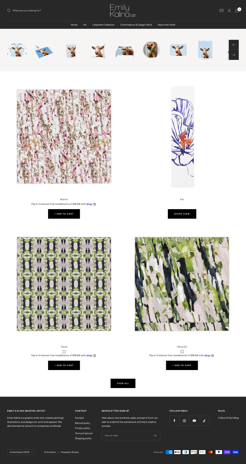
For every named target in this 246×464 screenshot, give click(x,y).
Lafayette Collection (103, 24)
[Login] (229, 10)
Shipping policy (83, 438)
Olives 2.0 (182, 346)
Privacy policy (82, 428)
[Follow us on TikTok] (204, 421)
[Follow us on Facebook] (174, 421)
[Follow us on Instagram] (184, 421)
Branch (64, 199)
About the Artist (166, 24)
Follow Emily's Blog (228, 417)
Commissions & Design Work (136, 24)
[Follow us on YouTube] (194, 421)
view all (123, 383)
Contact (79, 417)
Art (85, 24)
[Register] (155, 435)
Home (74, 24)
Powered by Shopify (70, 452)
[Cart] (237, 10)
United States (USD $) (19, 452)
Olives (64, 346)
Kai (182, 199)
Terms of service (84, 433)
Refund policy (82, 423)
